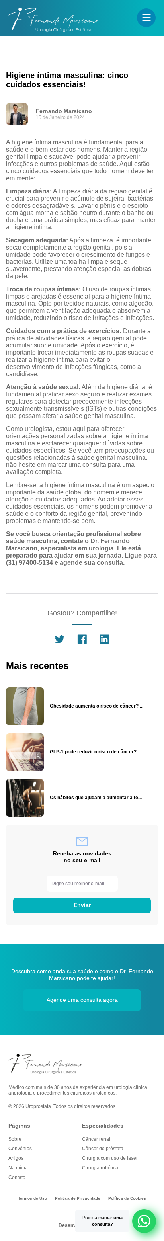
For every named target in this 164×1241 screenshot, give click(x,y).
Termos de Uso (32, 1198)
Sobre (14, 1139)
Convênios (20, 1148)
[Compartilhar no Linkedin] (104, 643)
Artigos (15, 1158)
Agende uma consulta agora (82, 1000)
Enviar (82, 905)
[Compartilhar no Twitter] (60, 643)
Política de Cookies (127, 1198)
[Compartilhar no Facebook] (82, 643)
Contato (16, 1177)
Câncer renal (96, 1139)
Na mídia (18, 1168)
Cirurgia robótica (100, 1168)
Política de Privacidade (77, 1198)
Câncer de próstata (102, 1148)
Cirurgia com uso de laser (110, 1158)
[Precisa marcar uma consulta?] (144, 1221)
